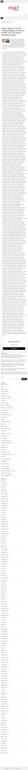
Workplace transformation (17, 328)
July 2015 (3, 722)
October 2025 (4, 503)
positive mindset (17, 241)
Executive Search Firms (21, 137)
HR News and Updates (17, 53)
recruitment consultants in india (8, 255)
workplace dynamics (10, 316)
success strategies (18, 268)
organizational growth (6, 206)
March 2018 (3, 671)
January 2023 (4, 580)
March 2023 (3, 575)
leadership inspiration (10, 178)
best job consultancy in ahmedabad (9, 69)
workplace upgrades (6, 330)
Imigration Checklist (5, 433)
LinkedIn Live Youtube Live (12, 185)
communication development (7, 109)
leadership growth (20, 174)
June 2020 (3, 622)
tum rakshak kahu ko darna (12, 299)
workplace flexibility (18, 316)
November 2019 (4, 636)
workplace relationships (12, 325)
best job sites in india (12, 76)
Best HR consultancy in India (7, 67)
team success (17, 272)
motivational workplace (6, 199)
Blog (7, 52)
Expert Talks (16, 142)
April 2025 (3, 517)
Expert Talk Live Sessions (7, 407)
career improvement (19, 101)
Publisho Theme (8, 768)
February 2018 (4, 673)
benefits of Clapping (16, 61)
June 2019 (3, 645)
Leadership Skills (14, 181)
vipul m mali (22, 302)
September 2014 (5, 734)
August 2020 (4, 617)
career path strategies (11, 104)
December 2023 (4, 554)
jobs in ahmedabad (11, 167)
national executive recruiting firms (18, 199)
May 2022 (3, 587)
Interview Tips (4, 435)
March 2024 (3, 547)
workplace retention (21, 325)
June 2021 (3, 594)
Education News (5, 403)
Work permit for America (12, 310)
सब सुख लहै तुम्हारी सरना (8, 333)
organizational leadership (16, 206)
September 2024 (5, 533)
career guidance (11, 101)
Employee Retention (14, 128)
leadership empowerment (13, 171)
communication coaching (16, 108)
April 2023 (3, 573)
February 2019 (4, 655)
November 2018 (4, 662)
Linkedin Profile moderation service (18, 187)
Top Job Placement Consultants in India (18, 291)
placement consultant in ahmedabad (17, 223)
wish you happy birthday (11, 308)
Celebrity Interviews (5, 396)
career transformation (6, 108)
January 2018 (4, 676)
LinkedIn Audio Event (6, 440)
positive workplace (11, 243)
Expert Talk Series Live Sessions (12, 140)
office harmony (18, 201)
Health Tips (3, 424)
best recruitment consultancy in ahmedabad (13, 81)
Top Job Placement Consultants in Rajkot (10, 293)
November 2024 (4, 529)
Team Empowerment (12, 271)
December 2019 (4, 634)
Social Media (4, 461)
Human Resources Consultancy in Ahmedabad (16, 154)
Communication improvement (19, 109)
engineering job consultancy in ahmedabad (10, 136)
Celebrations (4, 393)
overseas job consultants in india (17, 213)
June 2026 (3, 484)
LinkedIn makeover (20, 185)
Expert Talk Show (22, 140)
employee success (10, 131)
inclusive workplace (6, 159)
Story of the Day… (5, 463)
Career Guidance (11, 52)
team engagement (19, 271)
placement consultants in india (12, 226)
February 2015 (4, 727)
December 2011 (4, 753)
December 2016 (4, 704)
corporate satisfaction (18, 112)
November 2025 (4, 501)
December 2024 (4, 526)
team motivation (11, 272)
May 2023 (3, 571)
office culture (4, 201)
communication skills (6, 111)
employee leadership (14, 125)
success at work (11, 268)
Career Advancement (17, 95)
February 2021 (4, 603)
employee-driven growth (11, 134)
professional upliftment (17, 249)
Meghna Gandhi (16, 193)
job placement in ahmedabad (14, 165)
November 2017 (4, 680)
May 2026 (3, 487)
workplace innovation (19, 319)
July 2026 (3, 482)
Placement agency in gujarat (20, 218)
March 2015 (3, 725)
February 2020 (4, 629)
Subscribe (14, 348)
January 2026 (4, 496)
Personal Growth (11, 216)
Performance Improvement (7, 215)
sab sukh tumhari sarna (9, 266)
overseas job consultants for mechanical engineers (14, 210)
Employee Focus (10, 122)
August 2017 (4, 687)
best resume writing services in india (16, 84)
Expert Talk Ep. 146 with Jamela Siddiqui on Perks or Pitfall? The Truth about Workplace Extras (13, 31)
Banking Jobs (4, 384)
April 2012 (3, 743)
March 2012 (3, 746)
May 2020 (3, 624)
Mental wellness (23, 193)
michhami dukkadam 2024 (16, 196)
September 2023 (5, 561)
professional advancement (12, 244)
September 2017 (5, 685)
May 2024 (3, 543)
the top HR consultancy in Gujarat (19, 274)
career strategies (10, 106)
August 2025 (4, 508)
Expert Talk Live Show (16, 139)
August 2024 (4, 536)
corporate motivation (9, 112)
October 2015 (4, 720)
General (11, 53)
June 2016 (3, 718)
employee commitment (6, 117)
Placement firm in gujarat (12, 227)
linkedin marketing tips (6, 187)
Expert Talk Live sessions (7, 139)
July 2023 (3, 566)
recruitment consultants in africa (13, 252)
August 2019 (4, 643)
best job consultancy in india (11, 70)
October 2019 (4, 638)
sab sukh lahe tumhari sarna (17, 258)
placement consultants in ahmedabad (9, 224)
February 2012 (4, 748)
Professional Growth (12, 246)
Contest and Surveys (6, 398)
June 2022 (3, 585)
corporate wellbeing (6, 114)
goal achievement (14, 146)
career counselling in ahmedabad (13, 97)
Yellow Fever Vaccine (6, 473)
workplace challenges (10, 313)
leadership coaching (15, 168)
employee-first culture (21, 134)
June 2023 (3, 568)
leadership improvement (7, 176)
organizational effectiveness (19, 204)
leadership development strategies (14, 170)
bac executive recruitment (15, 59)
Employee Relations (6, 128)
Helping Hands (4, 426)
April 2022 (3, 589)
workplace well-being (15, 330)
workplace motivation (12, 322)
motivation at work (9, 198)
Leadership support (6, 182)
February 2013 (4, 739)
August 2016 (4, 713)
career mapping (11, 103)
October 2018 (4, 664)
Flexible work (21, 142)
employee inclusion (6, 125)
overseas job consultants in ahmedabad (10, 212)
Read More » (5, 48)
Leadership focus (5, 174)
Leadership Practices (6, 181)
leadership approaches (6, 168)
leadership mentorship (11, 179)
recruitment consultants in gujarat (19, 254)
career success (17, 106)
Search (2, 377)
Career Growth (5, 101)
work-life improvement (14, 311)
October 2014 (4, 732)
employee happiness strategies (17, 123)
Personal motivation (18, 216)
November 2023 (4, 557)
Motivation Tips (11, 55)
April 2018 (3, 669)
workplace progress (15, 324)
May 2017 (3, 692)
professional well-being (6, 251)
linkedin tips (16, 188)
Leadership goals (13, 174)
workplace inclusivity (10, 319)
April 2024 (3, 545)
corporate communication (16, 111)
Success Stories (5, 466)
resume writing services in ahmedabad (13, 257)
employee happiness (6, 123)
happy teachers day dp (6, 151)
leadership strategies (22, 181)
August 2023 (4, 564)
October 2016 (4, 708)
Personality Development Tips (8, 454)
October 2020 (4, 613)
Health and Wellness (6, 421)
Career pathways (19, 104)
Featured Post (4, 412)
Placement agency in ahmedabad (8, 218)
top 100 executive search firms (13, 280)
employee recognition (21, 126)
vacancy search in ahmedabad (13, 300)
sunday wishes (11, 269)
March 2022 (3, 592)
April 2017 (3, 694)
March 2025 (3, 519)
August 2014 (4, 736)
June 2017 (3, 690)
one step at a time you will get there (14, 202)
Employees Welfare (18, 52)
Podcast (18, 229)
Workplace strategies (6, 327)
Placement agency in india (7, 220)
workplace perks (20, 322)
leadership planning (19, 179)
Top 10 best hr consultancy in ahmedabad (13, 277)
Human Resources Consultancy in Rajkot (18, 157)
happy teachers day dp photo (17, 151)
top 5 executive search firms (12, 282)
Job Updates (4, 55)
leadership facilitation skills (21, 173)
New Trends (16, 55)
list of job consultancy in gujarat (14, 190)
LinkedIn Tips (4, 445)
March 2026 (3, 491)
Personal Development (17, 215)
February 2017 (4, 699)
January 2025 (4, 524)
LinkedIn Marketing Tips (6, 442)
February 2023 (4, 578)
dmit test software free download (17, 114)
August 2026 (4, 480)
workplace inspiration (6, 321)
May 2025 (3, 515)
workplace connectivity (19, 313)
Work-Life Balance (21, 310)
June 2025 (3, 512)
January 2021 (4, 606)
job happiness (8, 162)
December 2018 (4, 659)
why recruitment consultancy (17, 305)
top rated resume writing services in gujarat (15, 296)
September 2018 (5, 666)
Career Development (15, 98)
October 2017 (4, 683)
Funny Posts (4, 417)
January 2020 (4, 631)
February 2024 (4, 550)
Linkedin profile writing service (8, 188)
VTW (10, 305)
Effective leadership (6, 115)
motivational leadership (18, 198)
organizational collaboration (7, 204)
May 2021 (3, 596)
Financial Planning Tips (6, 414)
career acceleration (8, 95)
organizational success (16, 207)
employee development (16, 117)
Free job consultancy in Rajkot (13, 145)
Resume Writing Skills (6, 459)
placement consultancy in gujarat (13, 221)
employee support (17, 131)
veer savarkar (17, 302)
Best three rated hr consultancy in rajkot (13, 89)
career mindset (17, 103)
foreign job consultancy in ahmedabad (9, 143)
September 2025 (5, 505)
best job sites (17, 75)
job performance (15, 162)
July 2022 (3, 582)
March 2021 (3, 601)
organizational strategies (7, 207)
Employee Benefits (21, 115)
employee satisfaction (11, 129)
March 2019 (3, 652)
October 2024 (4, 531)
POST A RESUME (18, 243)
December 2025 (4, 498)
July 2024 (3, 538)
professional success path (7, 249)
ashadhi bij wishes (5, 59)
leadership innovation (16, 176)
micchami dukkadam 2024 (7, 195)
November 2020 (4, 610)
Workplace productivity (6, 324)
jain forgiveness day (14, 159)
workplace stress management (17, 327)
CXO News (3, 400)
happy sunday (22, 150)
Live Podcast (10, 193)
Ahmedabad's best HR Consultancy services (15, 58)
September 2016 (5, 711)
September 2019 (5, 641)
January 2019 (4, 657)
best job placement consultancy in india (13, 73)
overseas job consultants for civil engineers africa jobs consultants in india (13, 209)
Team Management (5, 468)
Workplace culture (5, 314)
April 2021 (3, 599)
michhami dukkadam (6, 196)
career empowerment (14, 100)
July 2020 (3, 620)
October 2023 (4, 559)
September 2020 (5, 615)
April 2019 (3, 650)
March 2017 (3, 697)
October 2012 (4, 741)
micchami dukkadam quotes (18, 195)
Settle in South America (18, 266)
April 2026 (3, 489)
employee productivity (12, 126)
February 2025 (4, 522)
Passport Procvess (5, 452)
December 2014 (4, 729)
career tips (23, 106)
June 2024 (3, 540)
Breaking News (4, 389)
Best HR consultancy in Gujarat (19, 66)
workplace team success (7, 328)
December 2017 (4, 678)
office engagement (11, 201)
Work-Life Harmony (6, 311)
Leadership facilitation (11, 173)
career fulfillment (22, 100)
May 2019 (3, 648)
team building (16, 269)
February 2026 (4, 494)
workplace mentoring (15, 321)
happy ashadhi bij (15, 150)
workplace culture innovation (15, 314)
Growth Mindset (20, 148)
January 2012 (4, 750)
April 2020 (3, 627)
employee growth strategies (19, 122)
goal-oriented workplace (11, 148)
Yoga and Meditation (6, 475)
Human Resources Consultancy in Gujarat (10, 156)
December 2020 (4, 608)
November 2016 (4, 706)
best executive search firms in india (12, 64)
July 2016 (3, 715)
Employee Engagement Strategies (14, 120)
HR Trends (24, 53)
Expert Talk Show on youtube (7, 142)
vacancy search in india (10, 302)
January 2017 (4, 701)
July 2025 (3, 510)
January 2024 (4, 552)
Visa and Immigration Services (8, 470)
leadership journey (18, 178)
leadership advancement (20, 167)
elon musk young (14, 115)
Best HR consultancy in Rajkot (19, 67)
